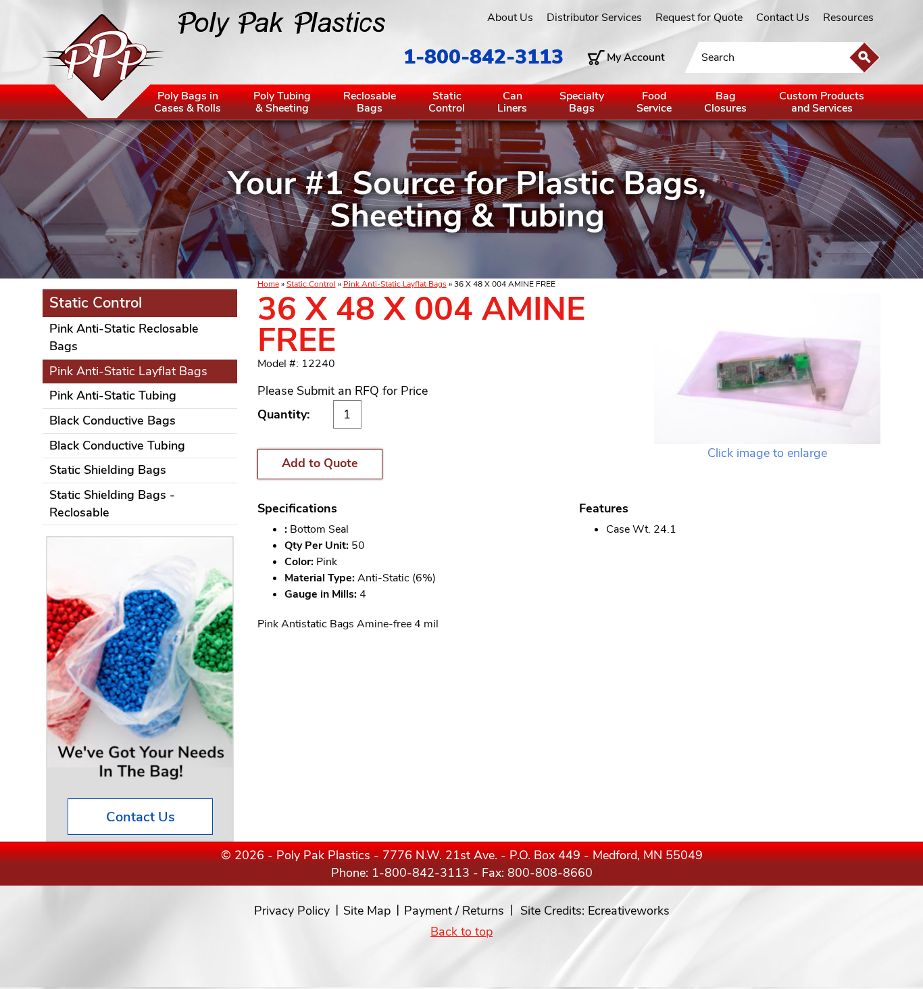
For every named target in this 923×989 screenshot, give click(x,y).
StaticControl (446, 102)
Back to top (461, 931)
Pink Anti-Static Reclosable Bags (124, 337)
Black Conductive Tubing (117, 445)
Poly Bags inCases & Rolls (187, 102)
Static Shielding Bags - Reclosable (112, 504)
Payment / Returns (454, 910)
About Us (510, 17)
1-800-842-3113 (483, 57)
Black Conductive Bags (112, 420)
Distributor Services (594, 17)
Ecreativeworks (629, 910)
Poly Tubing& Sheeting (282, 102)
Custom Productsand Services (821, 102)
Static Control (311, 284)
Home (268, 284)
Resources (848, 17)
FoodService (654, 102)
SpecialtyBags (581, 102)
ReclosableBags (369, 102)
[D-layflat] (767, 368)
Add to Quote (320, 463)
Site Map (367, 910)
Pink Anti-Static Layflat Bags (395, 284)
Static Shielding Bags (107, 470)
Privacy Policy (292, 910)
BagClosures (725, 102)
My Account (636, 57)
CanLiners (512, 102)
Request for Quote (699, 17)
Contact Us (782, 17)
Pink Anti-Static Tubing (112, 395)
